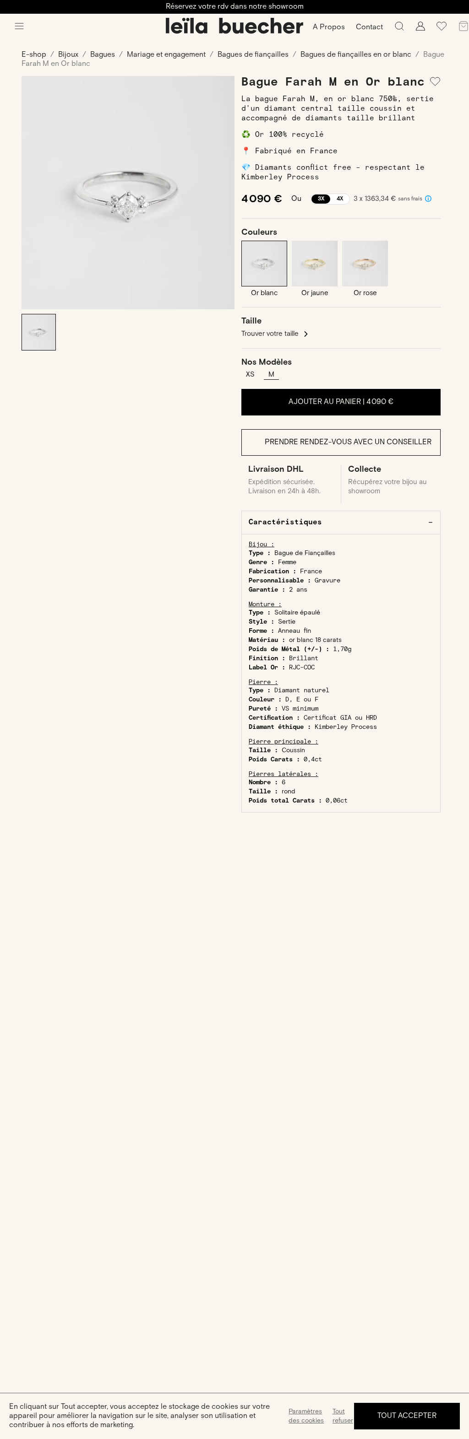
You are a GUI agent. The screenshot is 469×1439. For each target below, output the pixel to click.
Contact (369, 27)
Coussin (293, 750)
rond (288, 791)
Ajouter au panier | (341, 402)
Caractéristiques (285, 522)
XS (250, 374)
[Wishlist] (441, 29)
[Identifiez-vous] (420, 28)
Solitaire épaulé (297, 613)
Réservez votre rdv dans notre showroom (235, 6)
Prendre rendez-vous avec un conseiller (348, 442)
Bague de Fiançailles (304, 553)
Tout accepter (406, 1416)
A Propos (329, 27)
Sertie (286, 622)
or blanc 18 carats (315, 640)
